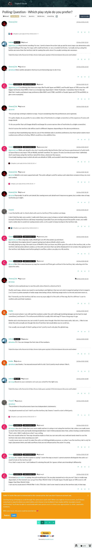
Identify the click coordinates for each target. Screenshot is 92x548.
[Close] (88, 495)
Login (13, 515)
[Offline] (5, 23)
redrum (11, 42)
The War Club (15, 16)
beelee (11, 311)
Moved (6, 16)
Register (7, 515)
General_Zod (13, 22)
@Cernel (22, 106)
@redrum (23, 67)
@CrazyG (22, 279)
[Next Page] (53, 522)
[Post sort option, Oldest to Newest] (76, 16)
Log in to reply (84, 16)
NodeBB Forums (49, 539)
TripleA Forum (20, 3)
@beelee (25, 339)
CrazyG (11, 210)
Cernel (11, 84)
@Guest (25, 42)
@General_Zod (42, 147)
